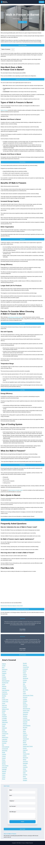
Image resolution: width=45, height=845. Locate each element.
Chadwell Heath (26, 719)
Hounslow (25, 706)
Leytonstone (4, 739)
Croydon (25, 765)
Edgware (14, 605)
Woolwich (25, 723)
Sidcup (24, 768)
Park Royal (4, 716)
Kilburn (3, 697)
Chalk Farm (4, 692)
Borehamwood (4, 605)
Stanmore (4, 671)
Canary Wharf (26, 667)
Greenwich (25, 704)
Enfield (3, 675)
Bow (3, 744)
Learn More (22, 389)
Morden (24, 742)
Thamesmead (26, 738)
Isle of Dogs (25, 689)
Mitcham (24, 740)
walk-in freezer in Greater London (15, 317)
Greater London (26, 710)
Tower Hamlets (5, 765)
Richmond (25, 697)
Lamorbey (25, 770)
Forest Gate (4, 767)
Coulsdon (25, 778)
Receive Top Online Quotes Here (22, 609)
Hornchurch (25, 761)
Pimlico (3, 759)
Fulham (3, 775)
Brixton (24, 685)
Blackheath (25, 714)
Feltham (24, 733)
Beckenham (25, 757)
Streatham (25, 716)
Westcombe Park (26, 708)
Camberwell (25, 668)
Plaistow (25, 670)
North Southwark (5, 746)
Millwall (24, 682)
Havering (25, 736)
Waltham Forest (5, 709)
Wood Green (4, 669)
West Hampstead (5, 680)
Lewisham (25, 718)
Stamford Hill (5, 693)
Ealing (3, 729)
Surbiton (24, 755)
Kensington (4, 731)
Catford (24, 729)
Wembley (4, 695)
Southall (4, 773)
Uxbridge (25, 699)
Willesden (4, 686)
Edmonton (4, 678)
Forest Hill (25, 721)
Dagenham (25, 750)
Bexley (24, 776)
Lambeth (25, 687)
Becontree (25, 727)
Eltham (24, 751)
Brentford (25, 663)
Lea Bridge (4, 718)
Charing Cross (5, 733)
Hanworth (25, 744)
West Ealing (4, 750)
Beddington (25, 763)
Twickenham (25, 712)
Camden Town (5, 699)
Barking (24, 702)
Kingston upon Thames (28, 746)
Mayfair (3, 726)
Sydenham (25, 734)
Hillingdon (25, 701)
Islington (4, 710)
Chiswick (4, 754)
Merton (24, 731)
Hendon (18, 605)
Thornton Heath (26, 753)
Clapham (25, 674)
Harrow (3, 703)
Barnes (3, 778)
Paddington (4, 720)
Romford (25, 748)
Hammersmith (5, 748)
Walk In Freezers (4, 110)
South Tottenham (5, 690)
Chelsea (4, 756)
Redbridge (4, 769)
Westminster (4, 741)
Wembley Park (5, 682)
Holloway (4, 688)
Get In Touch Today (22, 45)
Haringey (4, 676)
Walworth (4, 771)
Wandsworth (25, 678)
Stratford (4, 761)
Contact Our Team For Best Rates (22, 79)
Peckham (25, 680)
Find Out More (22, 162)
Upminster (25, 774)
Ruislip (3, 752)
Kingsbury (4, 673)
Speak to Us (22, 239)
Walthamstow (5, 722)
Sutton (24, 772)
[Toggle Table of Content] (12, 50)
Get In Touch (22, 829)
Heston (24, 693)
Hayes (24, 691)
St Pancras (4, 707)
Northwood (4, 727)
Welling (24, 759)
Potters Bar (9, 605)
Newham (25, 676)
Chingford (4, 714)
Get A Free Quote (22, 654)
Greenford (4, 743)
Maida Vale (4, 705)
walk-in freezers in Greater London (15, 490)
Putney (24, 672)
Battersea (25, 665)
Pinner (3, 712)
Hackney (4, 724)
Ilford (24, 684)
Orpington (25, 780)
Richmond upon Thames (28, 695)
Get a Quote (22, 519)
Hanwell (4, 758)
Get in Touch (22, 323)
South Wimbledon (26, 725)
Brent (21, 605)
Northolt (3, 735)
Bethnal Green (5, 737)
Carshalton (25, 767)
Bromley (4, 763)
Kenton (3, 684)
